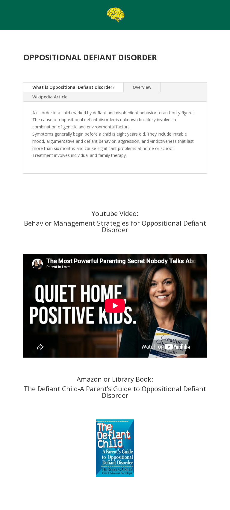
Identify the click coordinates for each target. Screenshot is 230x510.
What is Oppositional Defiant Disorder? (73, 87)
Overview (142, 87)
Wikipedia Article (49, 97)
